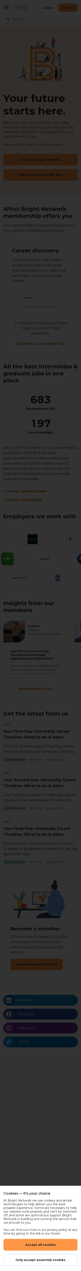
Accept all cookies (40, 1245)
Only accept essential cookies (40, 1260)
